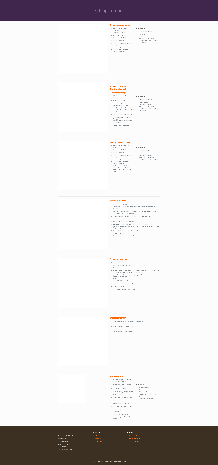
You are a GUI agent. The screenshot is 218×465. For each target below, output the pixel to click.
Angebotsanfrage (134, 441)
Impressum (98, 439)
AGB (96, 436)
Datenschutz (98, 441)
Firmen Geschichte (134, 436)
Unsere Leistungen (134, 439)
